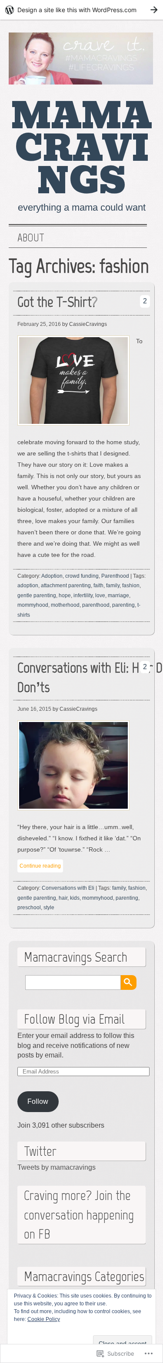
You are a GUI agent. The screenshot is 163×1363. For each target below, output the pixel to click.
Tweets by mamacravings (56, 1167)
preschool (29, 907)
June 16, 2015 (34, 709)
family (113, 585)
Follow (37, 1101)
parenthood (96, 605)
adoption (27, 585)
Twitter (40, 1151)
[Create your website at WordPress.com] (81, 10)
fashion (131, 585)
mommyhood (32, 605)
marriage (118, 595)
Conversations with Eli (68, 888)
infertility (83, 595)
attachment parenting (66, 585)
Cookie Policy (43, 1319)
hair (63, 898)
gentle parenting (36, 595)
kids (75, 898)
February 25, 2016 (39, 324)
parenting (123, 605)
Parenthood (115, 576)
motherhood (65, 605)
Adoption (52, 576)
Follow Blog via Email (74, 1019)
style (48, 907)
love (100, 595)
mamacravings (81, 148)
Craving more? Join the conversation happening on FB (79, 1215)
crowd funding (82, 576)
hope (65, 595)
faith (98, 585)
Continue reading (40, 866)
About (30, 238)
